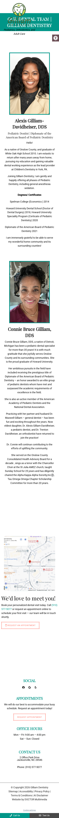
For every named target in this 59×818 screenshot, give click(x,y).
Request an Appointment (21, 625)
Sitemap (13, 791)
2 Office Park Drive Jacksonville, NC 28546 (29, 758)
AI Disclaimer (41, 795)
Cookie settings (29, 810)
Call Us (16, 815)
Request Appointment (29, 717)
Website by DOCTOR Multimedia (29, 799)
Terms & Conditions (21, 795)
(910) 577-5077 (33, 767)
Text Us (46, 815)
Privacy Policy (42, 791)
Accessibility (26, 791)
